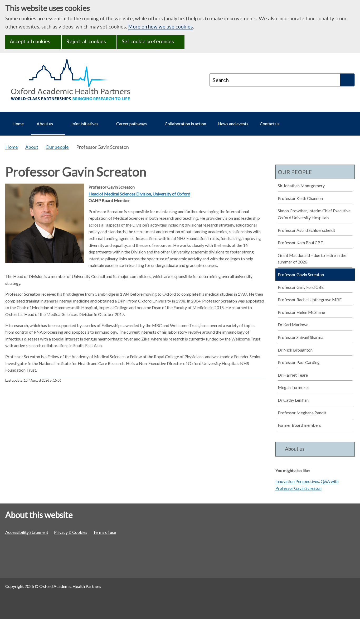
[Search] (347, 80)
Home (11, 147)
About (31, 147)
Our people (57, 147)
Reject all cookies (86, 41)
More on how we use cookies (160, 26)
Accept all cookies (30, 41)
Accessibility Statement (26, 532)
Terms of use (104, 532)
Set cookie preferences (148, 41)
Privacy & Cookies (70, 532)
